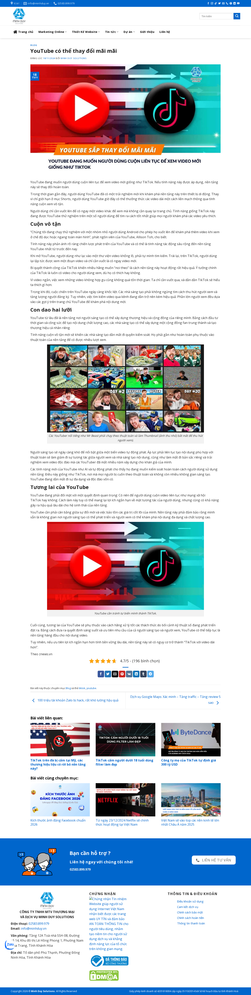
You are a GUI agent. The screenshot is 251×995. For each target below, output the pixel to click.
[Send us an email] (223, 3)
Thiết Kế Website (84, 32)
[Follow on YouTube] (238, 3)
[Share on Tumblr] (143, 674)
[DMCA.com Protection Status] (104, 975)
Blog (33, 45)
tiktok (82, 688)
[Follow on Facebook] (208, 3)
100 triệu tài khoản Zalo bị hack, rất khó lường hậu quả (77, 700)
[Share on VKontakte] (129, 674)
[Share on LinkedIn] (136, 674)
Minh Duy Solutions (73, 58)
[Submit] (237, 16)
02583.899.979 (39, 923)
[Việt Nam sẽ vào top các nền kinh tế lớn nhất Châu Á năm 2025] (191, 800)
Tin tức (110, 32)
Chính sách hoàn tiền (190, 918)
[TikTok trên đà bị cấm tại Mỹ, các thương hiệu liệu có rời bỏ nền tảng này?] (60, 739)
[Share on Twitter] (108, 674)
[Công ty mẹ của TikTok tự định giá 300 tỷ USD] (191, 739)
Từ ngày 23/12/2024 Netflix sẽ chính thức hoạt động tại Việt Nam (122, 822)
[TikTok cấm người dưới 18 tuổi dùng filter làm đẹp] (125, 739)
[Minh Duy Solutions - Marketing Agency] (40, 16)
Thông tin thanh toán (191, 923)
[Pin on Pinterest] (122, 674)
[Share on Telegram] (150, 674)
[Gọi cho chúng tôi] (227, 3)
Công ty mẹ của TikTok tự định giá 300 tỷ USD (188, 762)
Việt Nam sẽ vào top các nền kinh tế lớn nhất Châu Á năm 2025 (190, 822)
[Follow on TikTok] (216, 3)
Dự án (128, 32)
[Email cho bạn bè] (115, 674)
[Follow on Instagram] (212, 3)
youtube (91, 688)
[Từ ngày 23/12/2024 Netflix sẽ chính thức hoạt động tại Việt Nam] (125, 800)
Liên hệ (164, 32)
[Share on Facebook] (101, 674)
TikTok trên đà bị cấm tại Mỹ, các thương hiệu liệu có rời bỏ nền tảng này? (58, 764)
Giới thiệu (147, 32)
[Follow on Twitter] (219, 3)
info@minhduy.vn (33, 928)
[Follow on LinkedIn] (234, 3)
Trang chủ (25, 32)
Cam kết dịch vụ (187, 907)
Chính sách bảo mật (190, 912)
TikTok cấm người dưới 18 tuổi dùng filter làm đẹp (124, 762)
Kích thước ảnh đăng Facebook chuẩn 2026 (57, 822)
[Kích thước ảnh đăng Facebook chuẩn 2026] (60, 800)
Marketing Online (51, 32)
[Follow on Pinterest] (231, 3)
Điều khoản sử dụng (190, 901)
